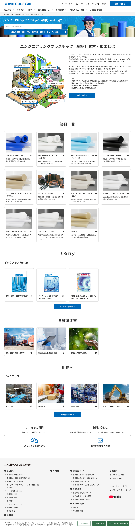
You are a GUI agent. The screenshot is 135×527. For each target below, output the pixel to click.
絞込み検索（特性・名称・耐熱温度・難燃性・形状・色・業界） (35, 32)
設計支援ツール (44, 10)
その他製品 (11, 511)
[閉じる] (131, 523)
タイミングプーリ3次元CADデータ (86, 484)
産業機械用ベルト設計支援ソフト (85, 474)
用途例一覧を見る (67, 414)
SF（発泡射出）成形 (14, 490)
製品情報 (7, 10)
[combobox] (33, 26)
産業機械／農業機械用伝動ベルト (19, 478)
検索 (103, 4)
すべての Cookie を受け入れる (118, 523)
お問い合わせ (120, 4)
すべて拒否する (99, 523)
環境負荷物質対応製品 (81, 499)
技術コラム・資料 (77, 10)
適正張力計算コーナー (81, 481)
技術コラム (77, 507)
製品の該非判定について (82, 492)
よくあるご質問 (96, 10)
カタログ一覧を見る (67, 306)
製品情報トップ (8, 14)
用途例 (29, 10)
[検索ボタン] (65, 26)
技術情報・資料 (79, 503)
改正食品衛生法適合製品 (82, 496)
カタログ (20, 10)
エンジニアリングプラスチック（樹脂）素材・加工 (23, 486)
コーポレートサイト (68, 4)
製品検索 (10, 515)
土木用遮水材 (12, 497)
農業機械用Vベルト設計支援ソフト (86, 478)
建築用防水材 (12, 494)
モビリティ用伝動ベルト (16, 474)
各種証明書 (60, 10)
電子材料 (10, 501)
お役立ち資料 (78, 510)
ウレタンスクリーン (14, 504)
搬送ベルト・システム (15, 481)
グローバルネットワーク (88, 4)
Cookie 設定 (84, 523)
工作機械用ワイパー (14, 507)
